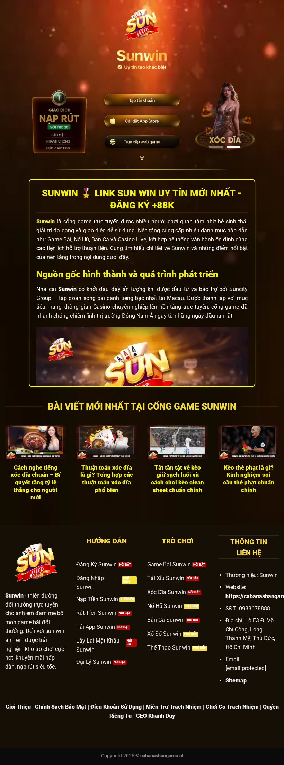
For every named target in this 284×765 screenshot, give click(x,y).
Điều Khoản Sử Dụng (116, 707)
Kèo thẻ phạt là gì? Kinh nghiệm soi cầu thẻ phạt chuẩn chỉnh (248, 478)
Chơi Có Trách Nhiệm (232, 707)
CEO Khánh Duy (155, 716)
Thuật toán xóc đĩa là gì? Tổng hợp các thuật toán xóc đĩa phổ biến (106, 478)
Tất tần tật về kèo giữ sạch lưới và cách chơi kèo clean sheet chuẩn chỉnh (177, 478)
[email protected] (245, 668)
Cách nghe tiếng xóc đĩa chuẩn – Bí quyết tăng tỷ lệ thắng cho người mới (36, 482)
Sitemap (236, 680)
